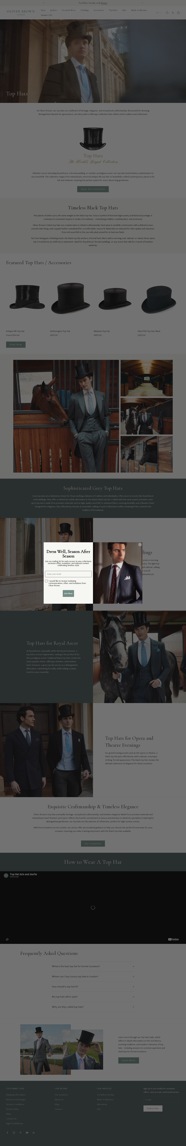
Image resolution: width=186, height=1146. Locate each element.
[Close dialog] (140, 544)
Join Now (68, 593)
